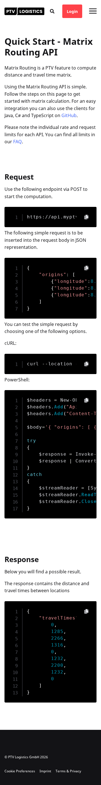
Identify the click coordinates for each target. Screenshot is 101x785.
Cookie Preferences (19, 771)
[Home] (24, 11)
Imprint (45, 771)
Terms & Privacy (68, 771)
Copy (86, 217)
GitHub (69, 115)
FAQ (17, 141)
